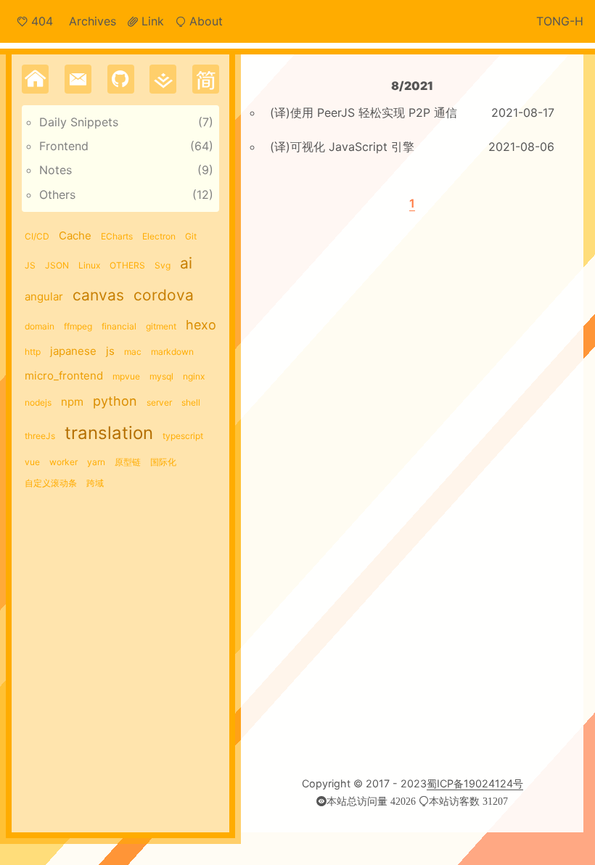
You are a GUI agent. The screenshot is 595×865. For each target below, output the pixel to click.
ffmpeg (78, 326)
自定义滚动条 (51, 482)
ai (186, 263)
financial (119, 326)
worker (63, 461)
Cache (75, 235)
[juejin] (162, 79)
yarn (96, 461)
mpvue (126, 376)
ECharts (117, 236)
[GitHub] (120, 79)
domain (39, 326)
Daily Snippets (78, 122)
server (159, 402)
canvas (98, 295)
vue (32, 461)
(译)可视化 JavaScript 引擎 (342, 146)
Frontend (64, 146)
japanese (73, 351)
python (115, 401)
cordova (164, 295)
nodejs (38, 402)
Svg (163, 265)
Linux (89, 265)
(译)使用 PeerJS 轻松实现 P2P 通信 (363, 112)
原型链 (128, 461)
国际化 (163, 461)
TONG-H (559, 21)
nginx (194, 376)
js (110, 351)
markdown (172, 351)
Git (191, 236)
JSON (57, 265)
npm (72, 402)
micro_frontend (64, 375)
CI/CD (37, 236)
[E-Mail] (78, 79)
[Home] (35, 79)
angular (44, 296)
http (33, 351)
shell (190, 402)
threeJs (40, 435)
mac (132, 351)
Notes (55, 170)
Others (57, 194)
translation (109, 432)
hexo (201, 324)
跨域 (95, 482)
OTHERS (127, 265)
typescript (183, 435)
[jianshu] (205, 79)
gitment (161, 326)
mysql (161, 376)
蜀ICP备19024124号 (475, 783)
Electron (159, 236)
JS (30, 265)
